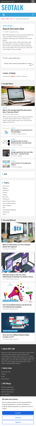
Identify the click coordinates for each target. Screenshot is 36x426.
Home (3, 376)
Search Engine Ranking (9, 203)
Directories (6, 190)
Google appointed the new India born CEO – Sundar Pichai (22, 153)
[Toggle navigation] (3, 15)
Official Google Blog (7, 387)
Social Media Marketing (9, 210)
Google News (8, 84)
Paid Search (6, 199)
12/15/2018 (6, 114)
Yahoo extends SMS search (12, 58)
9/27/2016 (14, 134)
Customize (18, 417)
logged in (12, 76)
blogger (20, 145)
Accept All (18, 413)
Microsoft (5, 197)
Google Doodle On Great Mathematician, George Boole (21, 142)
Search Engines (8, 26)
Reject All (18, 422)
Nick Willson (13, 249)
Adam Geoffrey (14, 32)
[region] (18, 411)
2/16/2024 (6, 249)
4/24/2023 (6, 309)
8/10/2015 (14, 156)
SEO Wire (4, 392)
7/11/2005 (6, 32)
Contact (3, 374)
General (5, 192)
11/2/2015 (14, 145)
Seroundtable (5, 394)
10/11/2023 (6, 279)
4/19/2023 (6, 339)
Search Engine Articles (9, 201)
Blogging (5, 188)
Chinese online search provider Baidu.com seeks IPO (18, 64)
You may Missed (9, 220)
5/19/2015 (14, 167)
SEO (4, 207)
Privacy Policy (5, 379)
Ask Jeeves (6, 186)
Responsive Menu (33, 1)
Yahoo (4, 214)
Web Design (6, 212)
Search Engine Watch (7, 389)
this (20, 49)
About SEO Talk (5, 372)
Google (5, 108)
